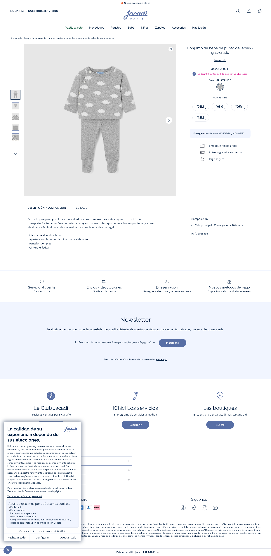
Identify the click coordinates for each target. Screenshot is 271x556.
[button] (74, 28)
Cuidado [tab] (82, 207)
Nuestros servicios (43, 11)
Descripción (220, 60)
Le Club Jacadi (241, 73)
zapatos (81, 524)
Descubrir (135, 425)
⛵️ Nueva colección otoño (135, 3)
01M (201, 107)
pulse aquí (161, 359)
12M (201, 117)
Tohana (92, 532)
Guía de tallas (220, 97)
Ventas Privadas (146, 535)
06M (240, 107)
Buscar (220, 425)
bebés (256, 524)
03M (220, 107)
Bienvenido (16, 37)
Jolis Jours (223, 530)
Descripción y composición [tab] (47, 207)
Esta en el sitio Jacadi (135, 552)
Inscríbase (172, 343)
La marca (17, 11)
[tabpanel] (144, 233)
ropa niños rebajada (130, 530)
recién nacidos (198, 524)
